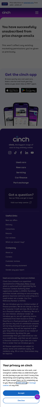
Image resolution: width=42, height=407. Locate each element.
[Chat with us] (37, 397)
